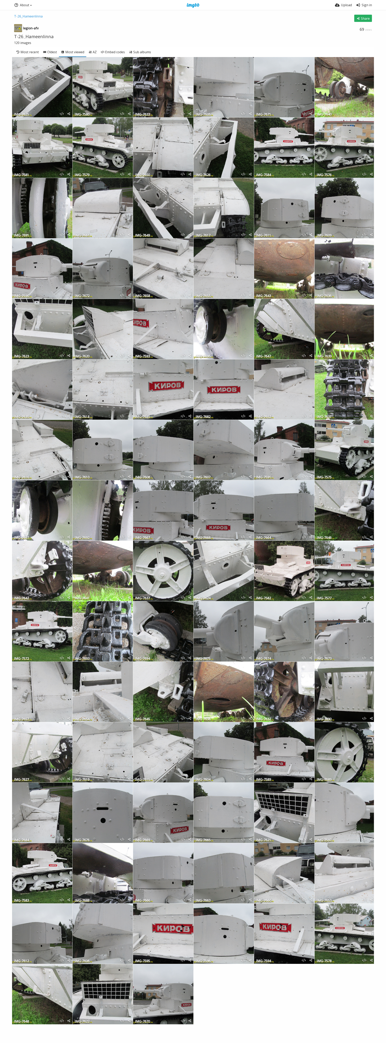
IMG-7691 (21, 235)
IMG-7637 (142, 598)
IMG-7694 (142, 659)
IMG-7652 (263, 417)
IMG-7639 (324, 356)
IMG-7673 (324, 659)
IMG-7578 (324, 961)
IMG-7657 (21, 719)
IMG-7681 (142, 417)
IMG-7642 (21, 598)
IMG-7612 (21, 961)
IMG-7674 (263, 659)
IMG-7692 (82, 538)
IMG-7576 (324, 175)
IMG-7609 (324, 235)
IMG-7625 (21, 115)
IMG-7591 (263, 477)
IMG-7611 (263, 235)
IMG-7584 (263, 175)
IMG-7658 (142, 296)
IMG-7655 (203, 296)
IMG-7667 (142, 538)
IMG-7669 (142, 840)
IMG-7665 (203, 840)
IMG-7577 (324, 598)
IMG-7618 (82, 417)
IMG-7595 (142, 961)
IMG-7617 (203, 235)
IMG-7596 (203, 961)
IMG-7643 (263, 296)
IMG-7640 (324, 115)
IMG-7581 (21, 175)
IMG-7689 (324, 780)
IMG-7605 (203, 115)
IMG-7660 (263, 901)
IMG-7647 (263, 356)
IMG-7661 (82, 235)
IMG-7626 (203, 175)
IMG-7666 (142, 901)
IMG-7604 (203, 780)
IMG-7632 (263, 719)
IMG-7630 (324, 719)
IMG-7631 (324, 417)
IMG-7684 (21, 840)
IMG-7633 (142, 115)
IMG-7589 (263, 780)
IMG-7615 (142, 780)
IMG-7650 (142, 175)
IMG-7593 (142, 356)
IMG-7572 (21, 659)
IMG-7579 (82, 175)
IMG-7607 (203, 477)
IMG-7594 (263, 961)
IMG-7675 (203, 659)
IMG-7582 (263, 598)
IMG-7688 (82, 901)
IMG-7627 (21, 780)
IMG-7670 (142, 1022)
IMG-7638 (203, 719)
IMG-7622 (82, 1022)
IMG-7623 (21, 356)
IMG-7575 (324, 477)
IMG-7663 (203, 901)
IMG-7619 (82, 780)
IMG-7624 (203, 598)
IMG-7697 (21, 538)
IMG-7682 (203, 417)
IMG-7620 (82, 356)
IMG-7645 (142, 719)
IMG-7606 (82, 961)
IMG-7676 (82, 840)
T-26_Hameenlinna (28, 16)
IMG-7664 (263, 538)
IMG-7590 (21, 296)
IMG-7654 (82, 719)
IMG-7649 (142, 235)
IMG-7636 (324, 296)
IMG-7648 (21, 1022)
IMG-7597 (324, 840)
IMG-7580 (82, 115)
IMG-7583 (21, 901)
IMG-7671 (263, 115)
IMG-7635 (21, 417)
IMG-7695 (203, 356)
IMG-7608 (142, 477)
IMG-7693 (82, 659)
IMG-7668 (203, 538)
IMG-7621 (263, 840)
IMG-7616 (21, 477)
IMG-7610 (82, 477)
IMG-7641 (82, 598)
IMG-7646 (324, 538)
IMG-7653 (324, 901)
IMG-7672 (82, 296)
